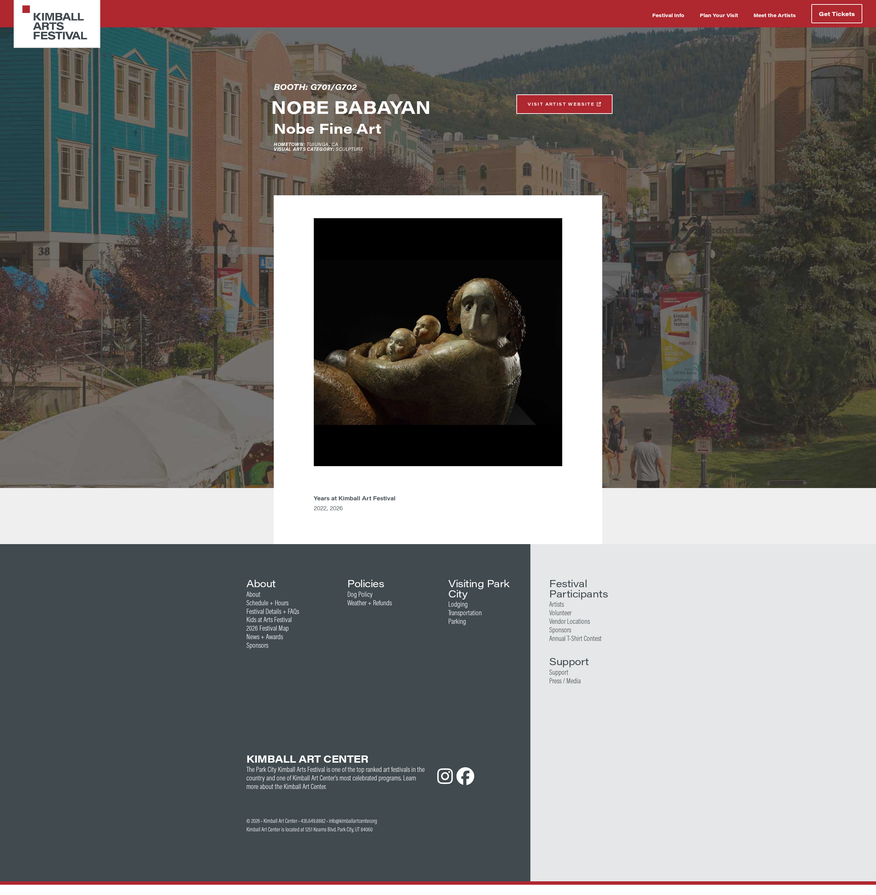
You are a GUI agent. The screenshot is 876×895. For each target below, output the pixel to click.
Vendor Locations (569, 621)
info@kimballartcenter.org (353, 820)
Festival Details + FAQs (272, 611)
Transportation (465, 612)
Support (558, 672)
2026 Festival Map (267, 628)
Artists (556, 604)
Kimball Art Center (280, 820)
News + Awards (264, 636)
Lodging (458, 604)
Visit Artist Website (562, 104)
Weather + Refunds (369, 602)
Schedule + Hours (267, 602)
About (253, 594)
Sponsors (257, 645)
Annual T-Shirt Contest (575, 638)
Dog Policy (360, 594)
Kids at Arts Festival (269, 619)
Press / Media (565, 680)
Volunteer (560, 612)
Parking (457, 621)
